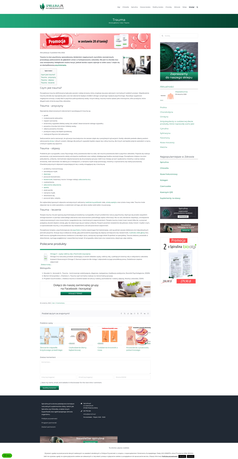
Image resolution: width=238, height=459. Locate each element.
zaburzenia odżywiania (52, 185)
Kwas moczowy (167, 142)
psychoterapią (60, 65)
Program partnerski (49, 423)
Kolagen (164, 180)
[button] (197, 7)
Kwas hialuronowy (168, 174)
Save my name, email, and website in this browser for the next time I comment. (72, 382)
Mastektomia (181, 92)
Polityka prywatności (49, 418)
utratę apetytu (111, 202)
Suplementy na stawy (170, 198)
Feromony (165, 138)
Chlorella (164, 168)
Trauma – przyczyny (48, 77)
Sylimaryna (165, 133)
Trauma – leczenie (47, 83)
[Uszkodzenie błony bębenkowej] (81, 327)
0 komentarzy (60, 303)
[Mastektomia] (166, 96)
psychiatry (77, 230)
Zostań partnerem (49, 427)
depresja (47, 174)
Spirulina (164, 162)
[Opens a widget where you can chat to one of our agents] (7, 455)
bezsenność (48, 179)
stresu (51, 141)
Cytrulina (164, 128)
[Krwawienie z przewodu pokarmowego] (138, 327)
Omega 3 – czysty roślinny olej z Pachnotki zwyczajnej (70, 254)
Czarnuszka (165, 186)
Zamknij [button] (190, 456)
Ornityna (164, 117)
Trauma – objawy (47, 80)
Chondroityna (166, 112)
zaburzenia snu (84, 179)
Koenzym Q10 (166, 192)
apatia (46, 187)
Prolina (163, 107)
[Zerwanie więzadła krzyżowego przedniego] (52, 327)
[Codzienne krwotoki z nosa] (110, 327)
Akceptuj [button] (182, 456)
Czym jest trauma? (48, 75)
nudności (132, 233)
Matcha (163, 147)
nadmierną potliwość (93, 202)
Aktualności (167, 86)
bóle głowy (141, 233)
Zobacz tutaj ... (46, 264)
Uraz (53, 303)
